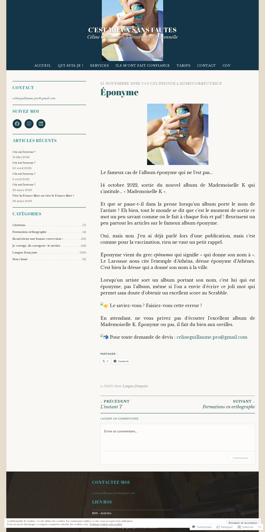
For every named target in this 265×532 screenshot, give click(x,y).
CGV (227, 66)
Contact (206, 66)
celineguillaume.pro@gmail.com (212, 337)
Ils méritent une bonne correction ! (37, 238)
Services (99, 66)
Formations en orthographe (229, 404)
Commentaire (240, 457)
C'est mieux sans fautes (132, 29)
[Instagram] (29, 124)
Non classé (20, 259)
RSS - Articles (101, 513)
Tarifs (184, 66)
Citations (18, 225)
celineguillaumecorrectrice (186, 83)
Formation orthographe (29, 232)
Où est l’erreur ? (24, 152)
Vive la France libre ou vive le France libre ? (43, 195)
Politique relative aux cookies (106, 524)
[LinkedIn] (41, 124)
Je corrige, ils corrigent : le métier (36, 245)
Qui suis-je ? (70, 66)
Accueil (42, 66)
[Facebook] (17, 124)
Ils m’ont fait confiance (143, 66)
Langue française (135, 386)
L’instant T (115, 404)
